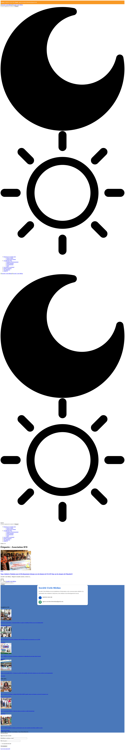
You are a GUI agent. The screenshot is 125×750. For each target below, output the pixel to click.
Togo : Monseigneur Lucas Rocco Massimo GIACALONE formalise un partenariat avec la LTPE (20, 639)
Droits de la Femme (5, 730)
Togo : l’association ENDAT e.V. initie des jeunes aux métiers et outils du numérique (17, 711)
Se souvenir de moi (6, 743)
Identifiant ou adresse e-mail (7, 738)
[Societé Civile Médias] (12, 4)
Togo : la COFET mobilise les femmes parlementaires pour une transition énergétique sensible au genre (22, 727)
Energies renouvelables (6, 697)
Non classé (7, 625)
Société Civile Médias (11, 581)
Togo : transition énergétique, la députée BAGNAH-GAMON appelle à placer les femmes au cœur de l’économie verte (24, 694)
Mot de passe (4, 740)
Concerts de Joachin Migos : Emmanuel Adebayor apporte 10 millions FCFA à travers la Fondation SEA (22, 622)
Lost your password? (5, 748)
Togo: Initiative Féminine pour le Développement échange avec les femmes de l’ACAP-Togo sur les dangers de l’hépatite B (36, 574)
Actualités (3, 625)
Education (3, 713)
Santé (2, 571)
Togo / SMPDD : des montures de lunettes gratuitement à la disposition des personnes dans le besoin (21, 656)
